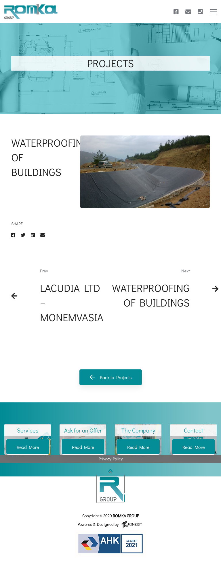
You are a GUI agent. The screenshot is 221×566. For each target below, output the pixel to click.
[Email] (42, 235)
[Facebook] (176, 11)
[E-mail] (188, 11)
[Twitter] (23, 235)
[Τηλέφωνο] (200, 11)
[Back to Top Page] (110, 486)
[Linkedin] (32, 235)
